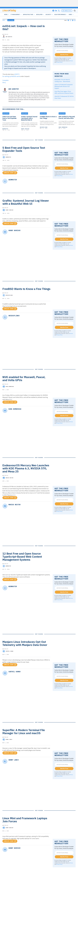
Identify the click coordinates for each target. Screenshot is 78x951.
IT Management (15, 14)
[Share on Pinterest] (72, 20)
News (6, 14)
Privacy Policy (59, 62)
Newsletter (68, 10)
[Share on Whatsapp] (75, 20)
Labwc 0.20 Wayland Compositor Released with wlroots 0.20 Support (64, 86)
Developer (39, 14)
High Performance (60, 14)
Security (48, 14)
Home (3, 20)
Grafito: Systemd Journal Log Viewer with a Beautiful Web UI (29, 118)
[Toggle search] (75, 11)
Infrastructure (28, 14)
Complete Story (8, 172)
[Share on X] (70, 20)
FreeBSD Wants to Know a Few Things (48, 117)
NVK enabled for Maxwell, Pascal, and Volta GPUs (67, 117)
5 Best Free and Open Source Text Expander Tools (9, 118)
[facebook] (53, 11)
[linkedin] (56, 11)
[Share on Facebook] (68, 20)
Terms (71, 60)
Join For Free (64, 54)
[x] (59, 11)
